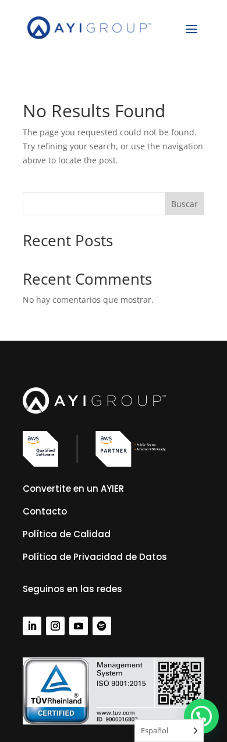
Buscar (184, 203)
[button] (201, 716)
